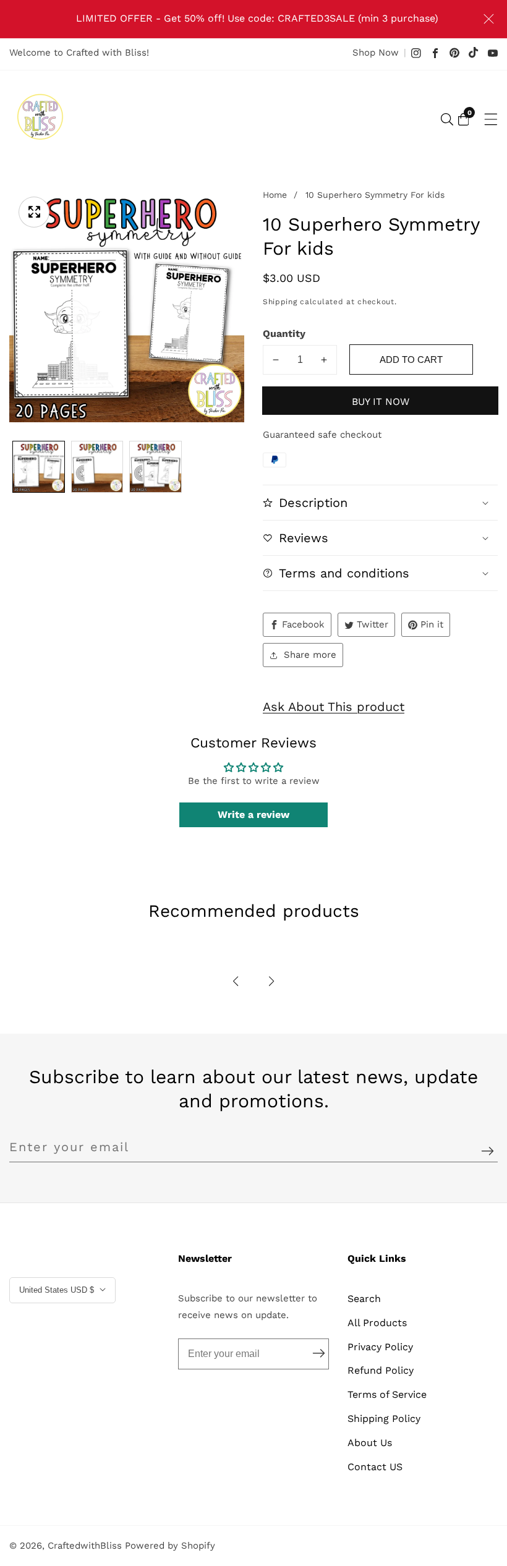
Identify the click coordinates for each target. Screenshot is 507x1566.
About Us (369, 1443)
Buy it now (380, 401)
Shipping (280, 301)
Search (364, 1298)
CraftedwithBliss (85, 1546)
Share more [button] (310, 654)
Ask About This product (333, 706)
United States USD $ (57, 1290)
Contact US (375, 1467)
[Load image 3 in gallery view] (155, 467)
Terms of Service (387, 1394)
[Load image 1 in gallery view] (38, 467)
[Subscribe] (487, 1151)
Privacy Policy (380, 1347)
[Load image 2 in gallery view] (97, 467)
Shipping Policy (383, 1418)
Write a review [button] (253, 814)
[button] (235, 981)
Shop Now (375, 52)
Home (275, 195)
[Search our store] (447, 119)
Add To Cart (411, 359)
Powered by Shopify (170, 1546)
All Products (377, 1323)
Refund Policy (380, 1370)
